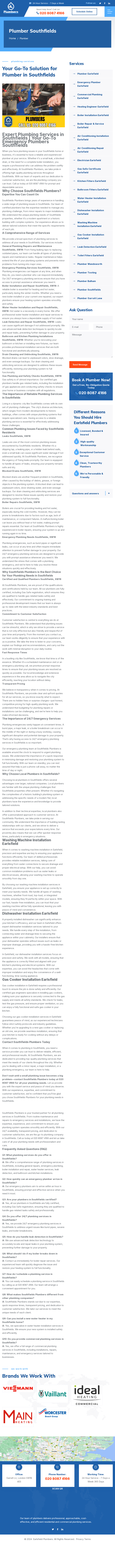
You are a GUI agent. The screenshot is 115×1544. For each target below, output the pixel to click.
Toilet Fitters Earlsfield (90, 255)
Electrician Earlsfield (89, 160)
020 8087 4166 (52, 13)
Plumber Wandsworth (89, 264)
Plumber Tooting (86, 272)
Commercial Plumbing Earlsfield (89, 96)
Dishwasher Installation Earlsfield (90, 212)
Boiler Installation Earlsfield (93, 115)
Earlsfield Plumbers (43, 1539)
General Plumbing (12, 246)
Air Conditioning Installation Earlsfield (93, 138)
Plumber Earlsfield (88, 73)
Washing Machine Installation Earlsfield (89, 224)
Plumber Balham (86, 281)
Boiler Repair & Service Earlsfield (90, 125)
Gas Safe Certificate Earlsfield (89, 170)
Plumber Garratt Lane (89, 298)
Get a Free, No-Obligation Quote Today (91, 386)
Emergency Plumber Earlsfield (89, 84)
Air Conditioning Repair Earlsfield (90, 150)
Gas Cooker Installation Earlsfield (90, 236)
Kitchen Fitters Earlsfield (91, 181)
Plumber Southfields (89, 289)
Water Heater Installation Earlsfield (91, 200)
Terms (87, 1539)
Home (12, 38)
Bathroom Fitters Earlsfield (92, 189)
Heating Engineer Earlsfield (93, 106)
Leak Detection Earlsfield (91, 246)
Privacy (80, 1539)
